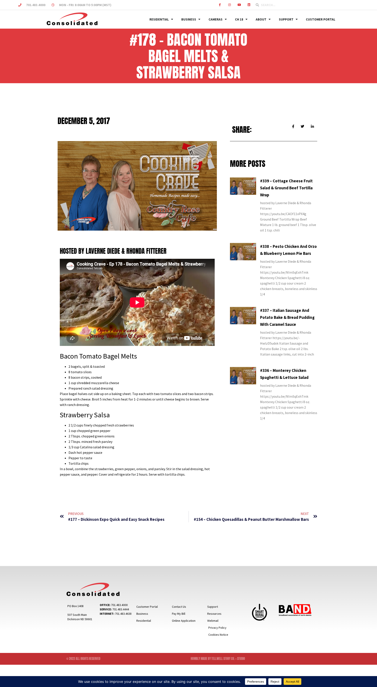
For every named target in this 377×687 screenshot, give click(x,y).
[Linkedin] (249, 5)
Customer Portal (320, 19)
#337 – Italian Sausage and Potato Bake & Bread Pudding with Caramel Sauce (287, 317)
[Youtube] (239, 5)
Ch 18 (239, 19)
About (261, 19)
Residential (159, 19)
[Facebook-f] (220, 5)
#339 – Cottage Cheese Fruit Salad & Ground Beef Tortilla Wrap (286, 187)
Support (286, 19)
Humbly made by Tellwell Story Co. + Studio (218, 658)
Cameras (216, 19)
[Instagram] (230, 5)
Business (188, 19)
